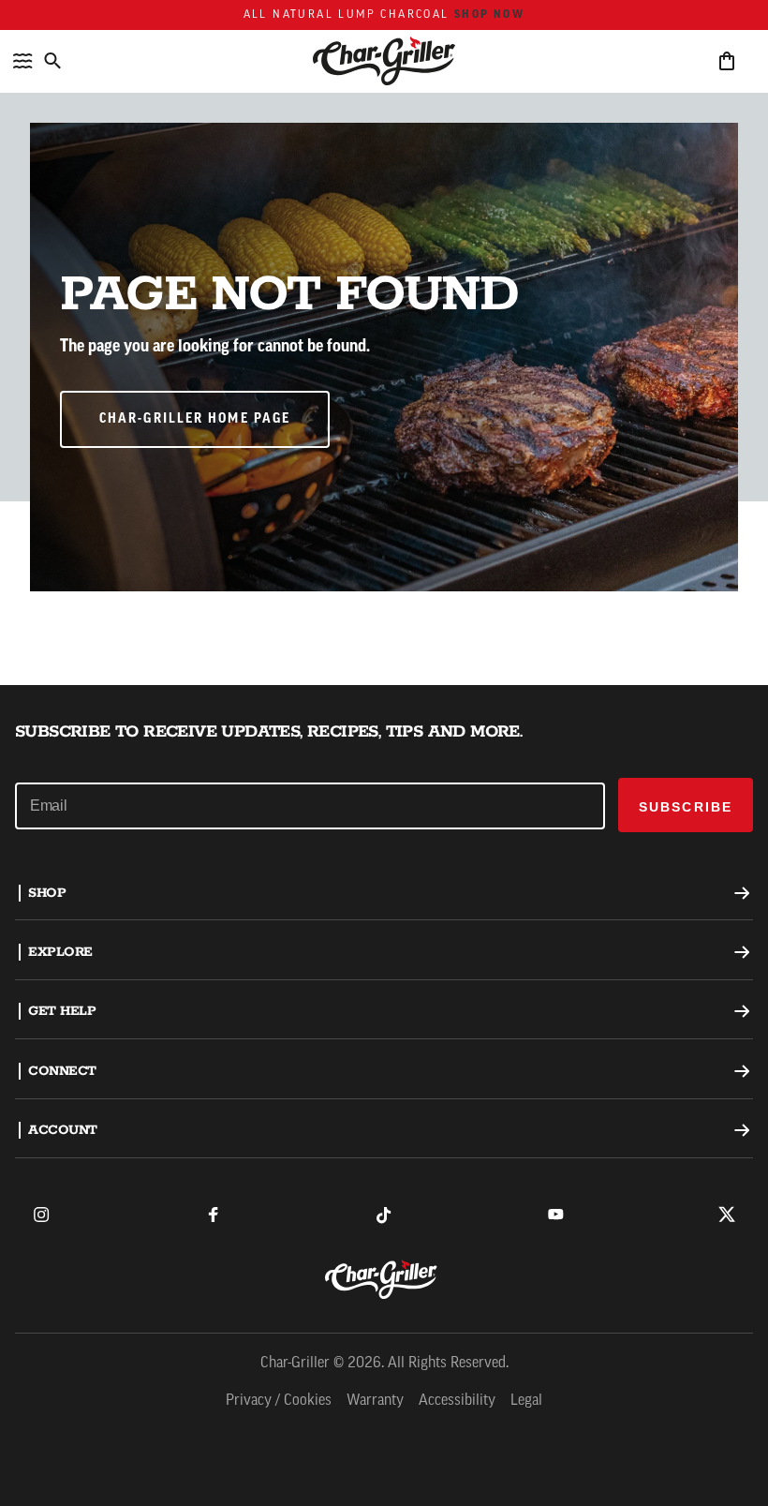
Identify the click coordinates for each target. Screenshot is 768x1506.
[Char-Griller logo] (384, 1279)
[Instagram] (41, 1214)
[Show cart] (727, 61)
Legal (526, 1401)
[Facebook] (212, 1214)
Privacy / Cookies (279, 1401)
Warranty (375, 1401)
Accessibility (457, 1401)
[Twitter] (727, 1214)
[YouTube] (555, 1214)
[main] (384, 342)
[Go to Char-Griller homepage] (384, 61)
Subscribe (685, 806)
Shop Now (489, 15)
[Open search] (52, 61)
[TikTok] (384, 1214)
